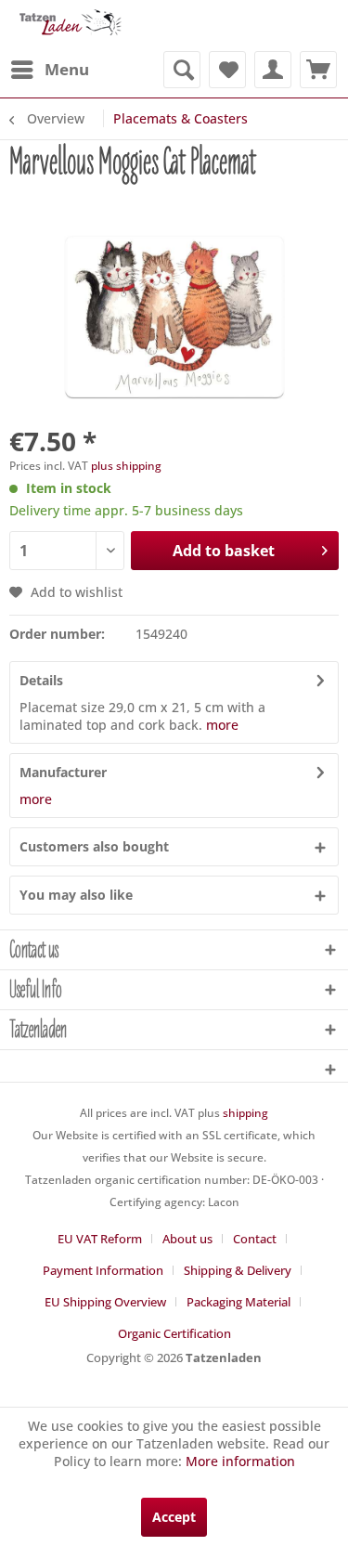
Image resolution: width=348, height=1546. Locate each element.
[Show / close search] (181, 69)
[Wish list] (227, 69)
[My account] (272, 69)
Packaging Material (238, 1301)
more (222, 725)
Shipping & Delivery (237, 1270)
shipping (245, 1113)
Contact (255, 1238)
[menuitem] (49, 69)
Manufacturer (63, 772)
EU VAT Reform (100, 1238)
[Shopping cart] (318, 69)
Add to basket (224, 550)
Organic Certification (174, 1333)
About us (187, 1238)
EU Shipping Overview (105, 1301)
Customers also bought (94, 846)
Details (41, 680)
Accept (174, 1517)
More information (240, 1461)
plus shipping (126, 466)
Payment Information (103, 1270)
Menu (67, 69)
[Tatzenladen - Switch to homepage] (69, 25)
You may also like (76, 894)
